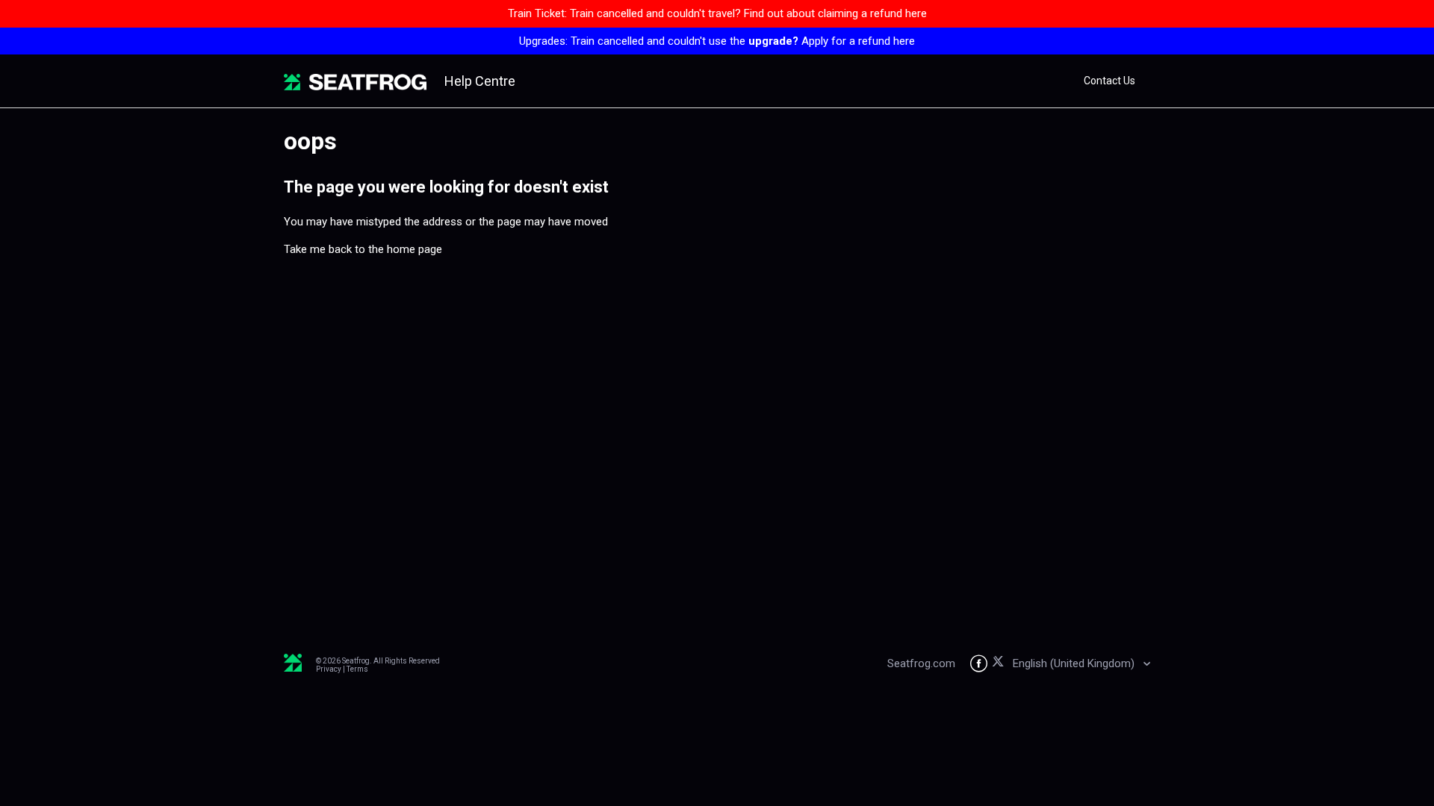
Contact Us (1109, 81)
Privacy (328, 669)
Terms (357, 669)
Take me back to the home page (363, 249)
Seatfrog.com (921, 663)
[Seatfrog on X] (1000, 664)
